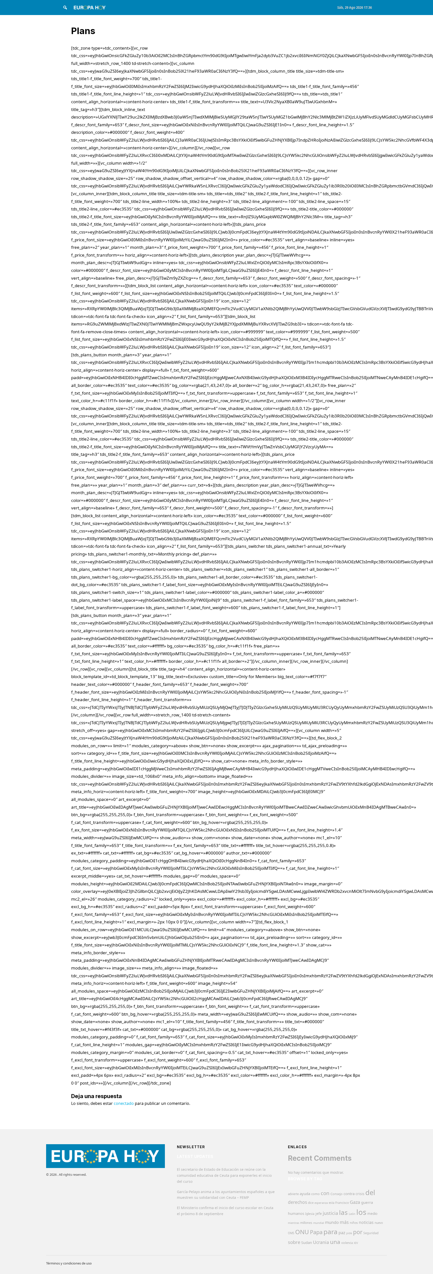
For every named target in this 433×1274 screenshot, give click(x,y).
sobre (294, 1242)
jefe (318, 1213)
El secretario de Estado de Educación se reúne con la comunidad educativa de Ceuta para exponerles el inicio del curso (224, 1175)
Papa (316, 1232)
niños (354, 1223)
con (325, 1193)
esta (331, 1203)
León (352, 1214)
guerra (367, 1202)
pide (349, 1233)
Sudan (306, 1242)
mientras (293, 1223)
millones (306, 1223)
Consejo (337, 1194)
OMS (291, 1233)
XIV (356, 1243)
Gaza (355, 1202)
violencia (347, 1243)
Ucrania (321, 1242)
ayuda (305, 1193)
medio (372, 1213)
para (330, 1231)
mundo (332, 1222)
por (357, 1232)
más (344, 1222)
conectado (124, 1103)
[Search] (65, 8)
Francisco (342, 1203)
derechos (297, 1202)
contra (349, 1193)
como (315, 1194)
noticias (366, 1222)
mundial (318, 1223)
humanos (296, 1213)
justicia (330, 1213)
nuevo (379, 1223)
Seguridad (371, 1233)
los (361, 1212)
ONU (302, 1232)
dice (310, 1203)
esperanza (321, 1203)
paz (342, 1232)
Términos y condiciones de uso (69, 1263)
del (370, 1192)
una (335, 1242)
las (343, 1212)
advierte (293, 1194)
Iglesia (309, 1214)
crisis (360, 1193)
